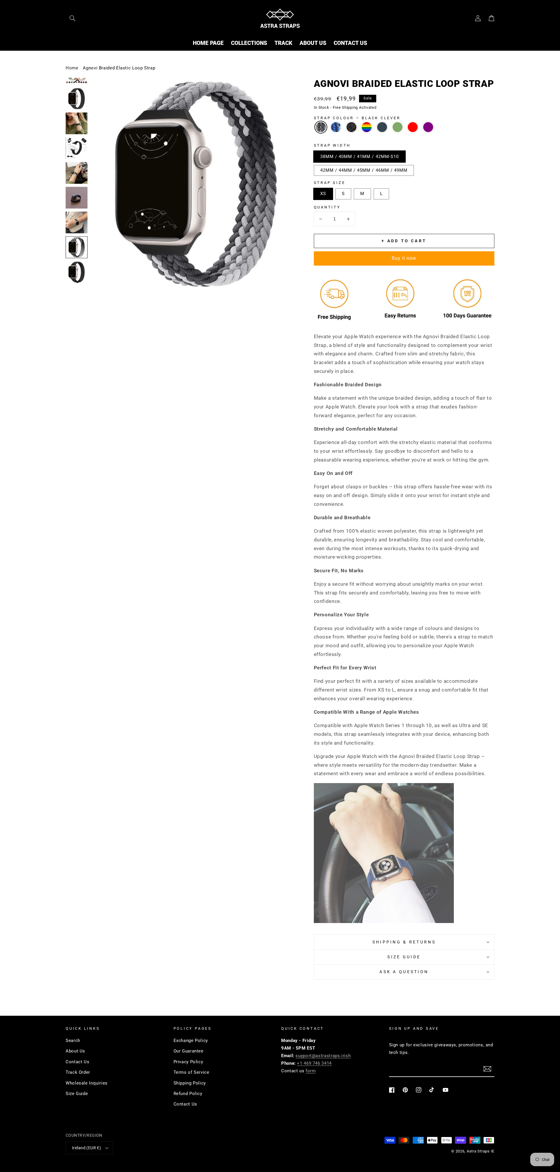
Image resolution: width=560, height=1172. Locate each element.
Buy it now (404, 258)
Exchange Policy (191, 1040)
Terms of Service (191, 1072)
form (311, 1070)
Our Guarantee (189, 1051)
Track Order (78, 1072)
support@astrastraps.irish (323, 1055)
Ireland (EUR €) (86, 1147)
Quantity (327, 207)
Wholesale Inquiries (87, 1083)
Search (73, 1040)
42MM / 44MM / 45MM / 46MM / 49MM (364, 170)
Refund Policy (188, 1093)
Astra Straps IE (480, 1151)
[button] (72, 18)
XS (323, 193)
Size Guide (77, 1093)
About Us (75, 1051)
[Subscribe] (487, 1069)
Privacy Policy (188, 1061)
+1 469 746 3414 (314, 1063)
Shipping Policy (190, 1083)
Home (72, 68)
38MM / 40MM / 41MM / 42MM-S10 (359, 156)
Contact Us (77, 1061)
